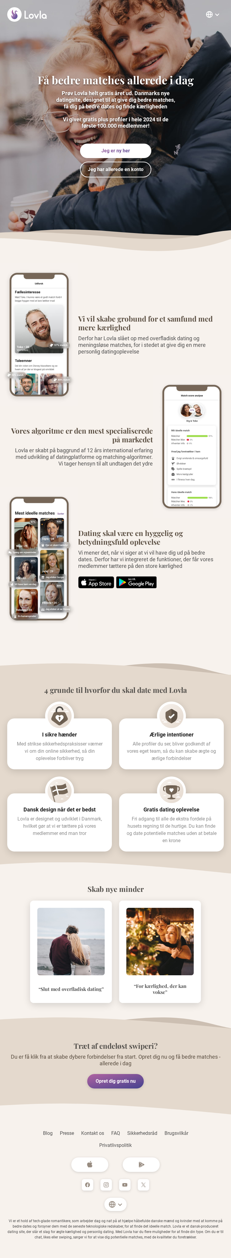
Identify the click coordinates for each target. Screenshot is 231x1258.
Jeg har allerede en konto (115, 169)
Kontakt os (92, 1133)
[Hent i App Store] (136, 582)
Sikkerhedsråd (142, 1133)
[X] (143, 1185)
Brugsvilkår (176, 1133)
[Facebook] (87, 1185)
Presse (67, 1133)
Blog (48, 1133)
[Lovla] (27, 14)
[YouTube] (125, 1185)
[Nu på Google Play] (141, 1164)
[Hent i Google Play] (96, 582)
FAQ (115, 1133)
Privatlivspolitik (115, 1145)
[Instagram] (106, 1185)
